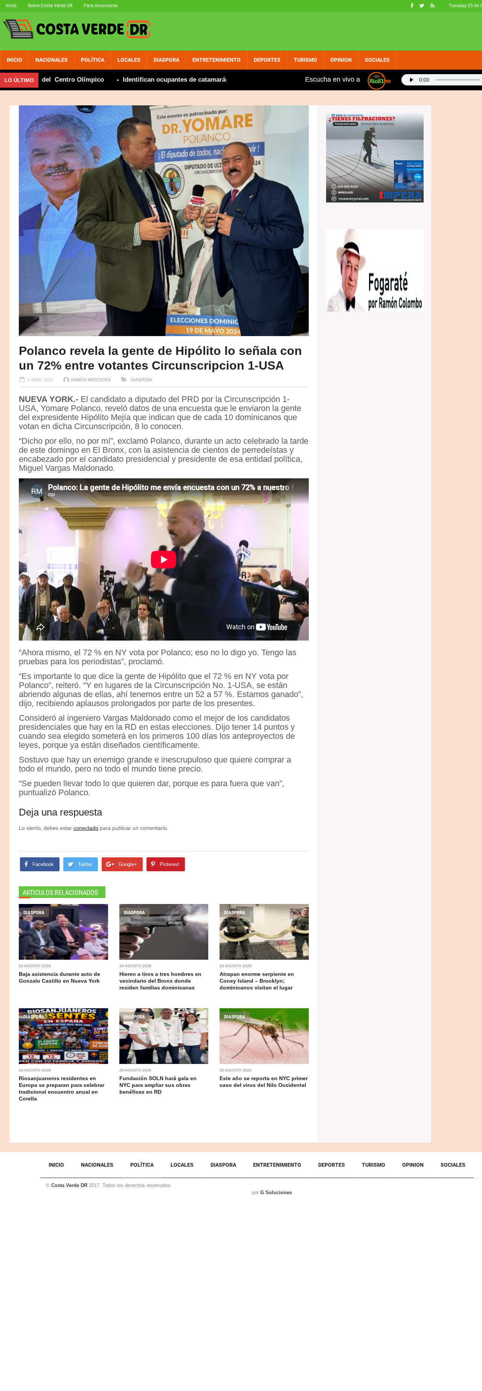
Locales (128, 60)
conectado (85, 828)
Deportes (267, 60)
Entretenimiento (216, 60)
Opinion (341, 60)
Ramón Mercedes (91, 379)
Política (92, 60)
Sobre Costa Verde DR (50, 5)
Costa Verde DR (69, 1185)
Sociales (377, 60)
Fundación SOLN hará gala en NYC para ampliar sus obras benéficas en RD (158, 1085)
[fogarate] (374, 269)
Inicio (11, 5)
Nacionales (51, 60)
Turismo (305, 60)
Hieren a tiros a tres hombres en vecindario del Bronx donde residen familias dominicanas (160, 981)
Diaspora (166, 60)
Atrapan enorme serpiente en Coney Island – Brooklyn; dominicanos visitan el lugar (257, 981)
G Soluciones (276, 1192)
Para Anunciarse (100, 5)
